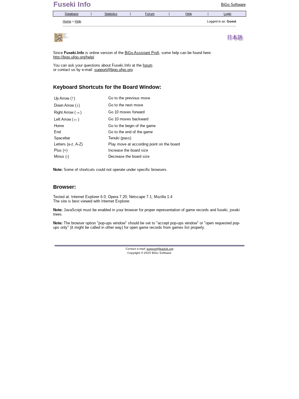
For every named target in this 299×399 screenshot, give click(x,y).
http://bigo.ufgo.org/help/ (73, 57)
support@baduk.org (160, 248)
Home (67, 21)
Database (72, 13)
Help (188, 13)
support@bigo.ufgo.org (113, 69)
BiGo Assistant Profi (142, 53)
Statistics (111, 13)
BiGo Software (233, 4)
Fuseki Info (72, 4)
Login (227, 13)
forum (147, 65)
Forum (149, 13)
